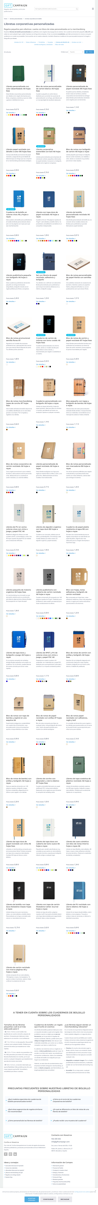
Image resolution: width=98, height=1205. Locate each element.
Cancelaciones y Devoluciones (61, 1175)
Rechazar (65, 1199)
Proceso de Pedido (58, 1168)
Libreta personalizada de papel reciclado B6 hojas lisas (79, 87)
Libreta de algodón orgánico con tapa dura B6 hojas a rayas (48, 529)
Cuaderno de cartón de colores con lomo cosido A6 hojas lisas (48, 340)
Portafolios (42, 42)
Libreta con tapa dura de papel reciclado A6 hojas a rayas (47, 214)
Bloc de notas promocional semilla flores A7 (18, 339)
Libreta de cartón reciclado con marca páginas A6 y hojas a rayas (18, 969)
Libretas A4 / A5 (18, 42)
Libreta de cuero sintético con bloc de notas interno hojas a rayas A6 (77, 844)
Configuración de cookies (82, 1192)
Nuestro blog (8, 1177)
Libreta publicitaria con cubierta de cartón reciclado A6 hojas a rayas (48, 592)
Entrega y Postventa (58, 1172)
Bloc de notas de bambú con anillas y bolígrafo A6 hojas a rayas (18, 781)
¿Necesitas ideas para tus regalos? (14, 1170)
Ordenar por (64, 52)
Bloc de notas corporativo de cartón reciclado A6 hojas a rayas (19, 466)
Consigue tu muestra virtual (60, 1170)
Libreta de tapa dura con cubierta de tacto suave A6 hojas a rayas (48, 844)
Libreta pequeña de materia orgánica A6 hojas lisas (18, 591)
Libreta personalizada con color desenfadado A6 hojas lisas (18, 88)
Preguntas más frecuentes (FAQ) (61, 1181)
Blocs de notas (59, 44)
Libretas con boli (76, 42)
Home (5, 18)
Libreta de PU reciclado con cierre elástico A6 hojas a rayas (78, 906)
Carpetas (50, 42)
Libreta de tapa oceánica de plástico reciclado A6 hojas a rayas (78, 781)
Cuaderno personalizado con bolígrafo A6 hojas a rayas (48, 402)
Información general (58, 1165)
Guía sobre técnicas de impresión (14, 1165)
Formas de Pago (57, 1177)
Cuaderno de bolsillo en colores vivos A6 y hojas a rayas (17, 214)
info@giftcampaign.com (60, 1142)
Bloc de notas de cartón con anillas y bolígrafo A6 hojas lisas (78, 655)
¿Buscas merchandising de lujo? (14, 1172)
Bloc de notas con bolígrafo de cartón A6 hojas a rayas (78, 150)
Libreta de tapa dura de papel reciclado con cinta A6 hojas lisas (18, 844)
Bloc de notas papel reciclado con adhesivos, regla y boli (76, 718)
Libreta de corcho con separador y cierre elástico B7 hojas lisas (47, 781)
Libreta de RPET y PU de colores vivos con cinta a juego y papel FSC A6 (47, 655)
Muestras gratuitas (58, 1179)
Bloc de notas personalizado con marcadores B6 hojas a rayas (78, 466)
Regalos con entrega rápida (12, 1175)
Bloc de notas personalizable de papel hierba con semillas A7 (78, 277)
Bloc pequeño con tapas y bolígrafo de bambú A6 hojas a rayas (78, 403)
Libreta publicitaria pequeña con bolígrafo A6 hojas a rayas (18, 277)
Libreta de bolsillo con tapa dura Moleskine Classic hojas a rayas (18, 906)
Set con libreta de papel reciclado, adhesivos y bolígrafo (46, 277)
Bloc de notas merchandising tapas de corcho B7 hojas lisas (19, 403)
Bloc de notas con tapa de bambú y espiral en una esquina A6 (17, 718)
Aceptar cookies (31, 1199)
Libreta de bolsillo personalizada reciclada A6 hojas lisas (78, 214)
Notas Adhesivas (31, 42)
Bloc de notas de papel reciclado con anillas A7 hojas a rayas (49, 718)
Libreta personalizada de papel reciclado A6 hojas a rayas (47, 466)
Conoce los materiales (11, 1168)
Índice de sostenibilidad (59, 1184)
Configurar (48, 1199)
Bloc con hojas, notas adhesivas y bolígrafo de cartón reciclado (76, 592)
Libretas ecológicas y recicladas (43, 44)
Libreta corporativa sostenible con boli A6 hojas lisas (48, 151)
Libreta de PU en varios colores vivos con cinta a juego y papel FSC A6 (17, 529)
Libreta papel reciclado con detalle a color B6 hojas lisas (18, 150)
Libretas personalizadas (16, 18)
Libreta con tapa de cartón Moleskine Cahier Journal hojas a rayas (48, 906)
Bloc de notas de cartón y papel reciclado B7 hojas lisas (79, 339)
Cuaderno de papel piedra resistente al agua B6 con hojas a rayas (77, 529)
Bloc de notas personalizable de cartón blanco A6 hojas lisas (48, 88)
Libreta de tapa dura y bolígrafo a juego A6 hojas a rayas (18, 655)
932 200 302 (56, 1139)
